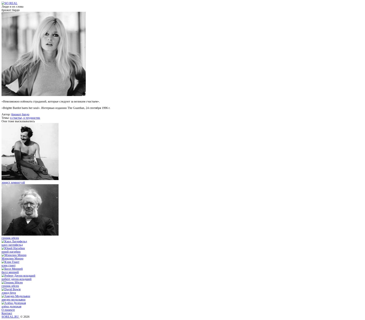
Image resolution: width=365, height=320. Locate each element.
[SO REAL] (9, 3)
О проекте (8, 309)
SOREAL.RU (11, 316)
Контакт (7, 313)
